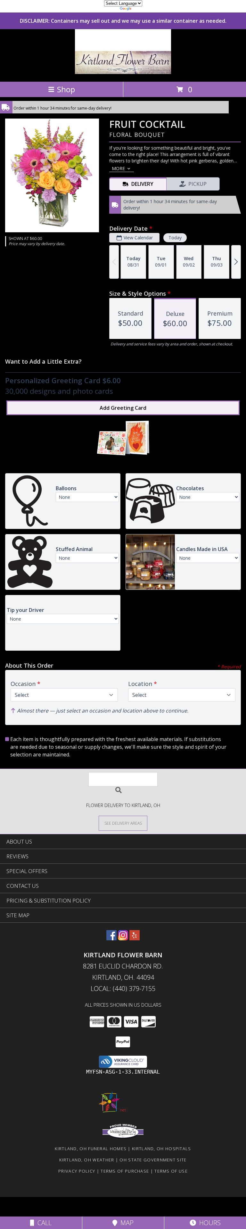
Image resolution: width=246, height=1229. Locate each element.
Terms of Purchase (125, 1171)
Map (125, 1222)
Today (175, 238)
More (118, 168)
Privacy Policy (76, 1171)
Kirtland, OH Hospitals (161, 1148)
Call (43, 1222)
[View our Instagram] (123, 938)
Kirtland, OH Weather (86, 1160)
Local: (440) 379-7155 (123, 988)
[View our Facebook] (111, 938)
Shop (66, 89)
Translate (142, 9)
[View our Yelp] (134, 938)
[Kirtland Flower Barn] (123, 72)
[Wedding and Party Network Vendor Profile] (123, 1137)
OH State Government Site (152, 1160)
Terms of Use (171, 1171)
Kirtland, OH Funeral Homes (91, 1148)
